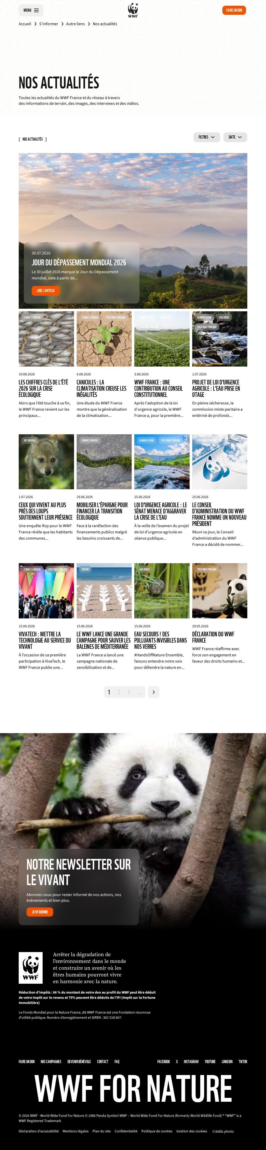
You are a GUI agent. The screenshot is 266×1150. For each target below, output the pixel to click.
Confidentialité (126, 1131)
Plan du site (101, 1131)
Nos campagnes (51, 1061)
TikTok (243, 1061)
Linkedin (227, 1061)
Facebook (163, 1061)
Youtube (210, 1061)
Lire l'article (46, 290)
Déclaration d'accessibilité (39, 1131)
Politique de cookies (156, 1131)
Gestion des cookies (191, 1131)
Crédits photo (223, 1131)
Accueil (25, 24)
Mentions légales (76, 1131)
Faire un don (234, 10)
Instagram (191, 1061)
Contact (102, 1061)
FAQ (117, 1061)
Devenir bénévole (79, 1061)
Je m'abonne (40, 912)
